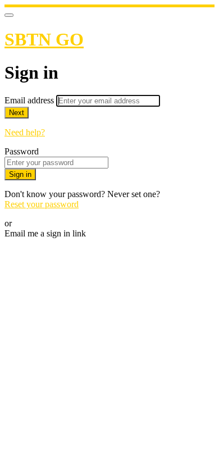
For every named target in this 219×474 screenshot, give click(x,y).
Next (16, 112)
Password (21, 151)
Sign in (20, 174)
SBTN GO (44, 39)
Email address (30, 100)
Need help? (24, 132)
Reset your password (41, 204)
